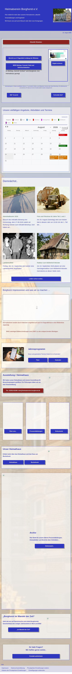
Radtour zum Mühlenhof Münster (48, 263)
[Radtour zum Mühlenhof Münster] (53, 246)
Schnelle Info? (58, 95)
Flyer (38, 360)
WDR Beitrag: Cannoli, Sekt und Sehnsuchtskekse (23, 66)
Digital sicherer (57, 63)
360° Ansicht (14, 95)
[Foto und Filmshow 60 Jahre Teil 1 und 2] (53, 200)
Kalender (58, 360)
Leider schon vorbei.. (36, 279)
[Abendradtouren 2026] (19, 200)
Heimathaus (13, 658)
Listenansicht (64, 116)
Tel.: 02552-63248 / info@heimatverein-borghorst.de (23, 390)
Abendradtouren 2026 (10, 216)
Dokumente (59, 632)
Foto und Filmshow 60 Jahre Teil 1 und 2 (51, 216)
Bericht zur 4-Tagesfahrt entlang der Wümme (23, 58)
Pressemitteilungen (36, 546)
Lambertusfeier (8, 263)
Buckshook (35, 658)
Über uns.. (12, 576)
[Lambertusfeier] (19, 246)
